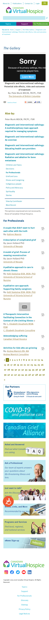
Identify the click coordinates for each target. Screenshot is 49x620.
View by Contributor (14, 201)
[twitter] (18, 572)
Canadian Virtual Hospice (15, 339)
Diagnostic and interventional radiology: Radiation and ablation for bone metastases (24, 157)
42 (15, 374)
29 (12, 369)
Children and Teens (14, 164)
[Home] (24, 7)
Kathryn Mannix (14, 234)
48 (36, 374)
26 (42, 364)
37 (40, 369)
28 (8, 369)
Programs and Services (16, 522)
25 (39, 364)
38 (43, 369)
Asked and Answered (14, 444)
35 (33, 369)
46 (29, 374)
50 (43, 374)
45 (26, 374)
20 (21, 364)
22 (28, 364)
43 (19, 374)
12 (35, 359)
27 (5, 369)
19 (18, 364)
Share (33, 102)
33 (26, 369)
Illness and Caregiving (15, 180)
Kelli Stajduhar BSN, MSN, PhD (21, 273)
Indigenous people (13, 183)
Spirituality (10, 191)
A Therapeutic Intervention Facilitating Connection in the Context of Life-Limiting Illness (18, 317)
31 (19, 369)
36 (36, 369)
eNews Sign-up (12, 540)
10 (29, 359)
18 (14, 364)
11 (32, 359)
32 (22, 369)
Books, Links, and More (16, 506)
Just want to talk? (13, 488)
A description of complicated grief (19, 239)
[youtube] (24, 572)
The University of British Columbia (24, 96)
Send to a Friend (11, 102)
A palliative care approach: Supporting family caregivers (17, 287)
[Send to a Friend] (5, 102)
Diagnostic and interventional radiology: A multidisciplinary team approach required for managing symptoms (24, 128)
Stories (9, 195)
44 (22, 374)
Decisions (10, 168)
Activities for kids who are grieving (20, 347)
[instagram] (6, 572)
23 (31, 364)
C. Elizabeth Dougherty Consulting (19, 330)
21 (25, 364)
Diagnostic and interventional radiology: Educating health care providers (24, 147)
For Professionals (13, 172)
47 (33, 374)
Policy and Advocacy (14, 187)
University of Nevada (13, 246)
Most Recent (11, 205)
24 (35, 364)
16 (8, 364)
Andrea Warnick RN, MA (18, 351)
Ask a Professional (13, 463)
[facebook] (12, 572)
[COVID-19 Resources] (24, 411)
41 (12, 374)
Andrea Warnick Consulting (16, 354)
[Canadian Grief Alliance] (24, 430)
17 (11, 364)
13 (39, 359)
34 (29, 369)
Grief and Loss (12, 176)
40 (8, 374)
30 (16, 369)
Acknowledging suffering (15, 335)
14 (42, 359)
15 (5, 364)
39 (5, 374)
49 (40, 374)
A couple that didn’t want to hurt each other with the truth (19, 229)
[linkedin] (29, 572)
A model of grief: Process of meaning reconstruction (16, 253)
